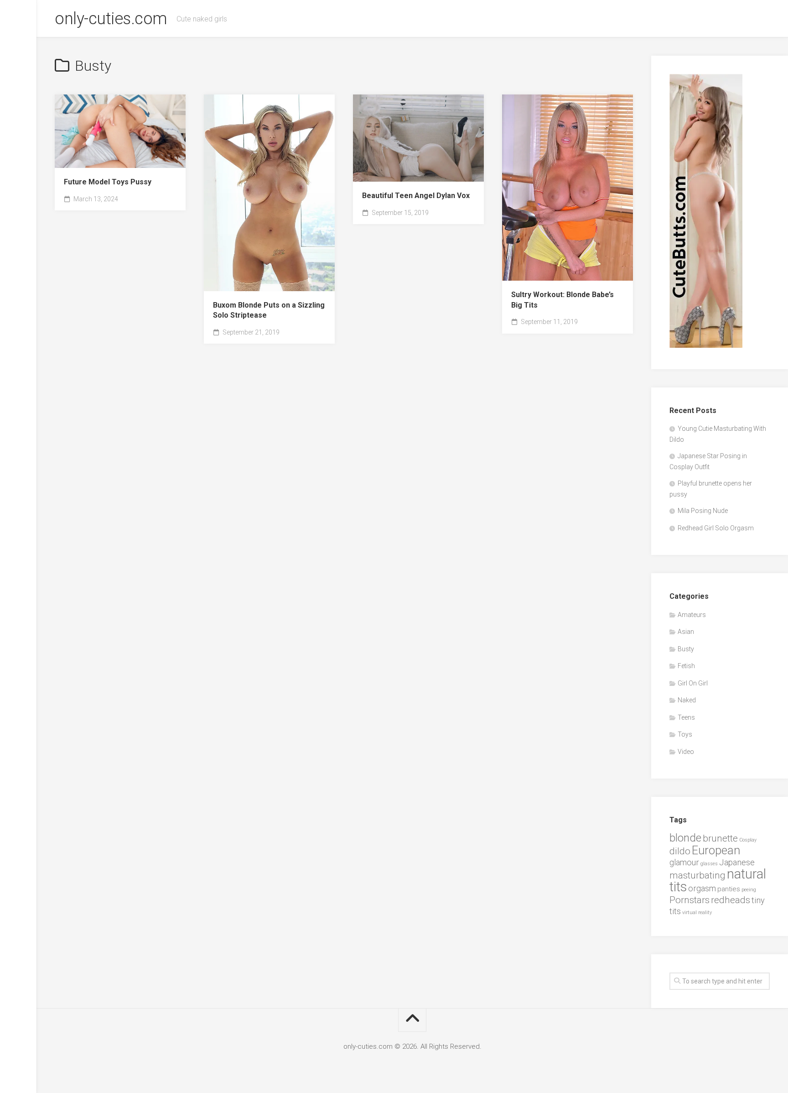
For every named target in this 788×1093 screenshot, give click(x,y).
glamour (684, 862)
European (716, 850)
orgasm (702, 888)
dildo (679, 851)
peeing (748, 890)
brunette (720, 838)
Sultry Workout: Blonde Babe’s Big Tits (562, 299)
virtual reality (697, 912)
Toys (685, 734)
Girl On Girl (693, 683)
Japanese (737, 862)
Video (686, 751)
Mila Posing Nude (703, 510)
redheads (730, 899)
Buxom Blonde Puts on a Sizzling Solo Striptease (269, 310)
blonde (685, 837)
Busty (686, 649)
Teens (686, 717)
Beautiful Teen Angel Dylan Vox (416, 195)
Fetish (686, 665)
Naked (687, 700)
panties (728, 889)
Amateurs (692, 614)
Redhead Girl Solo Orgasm (716, 528)
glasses (709, 864)
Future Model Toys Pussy (107, 182)
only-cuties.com (111, 18)
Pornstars (689, 899)
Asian (686, 631)
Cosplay (748, 840)
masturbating (697, 875)
